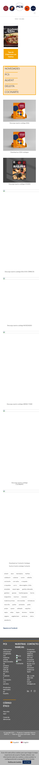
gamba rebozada (27, 589)
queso (12, 608)
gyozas (14, 593)
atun (12, 573)
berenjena (19, 573)
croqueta (24, 581)
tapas (17, 612)
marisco (16, 597)
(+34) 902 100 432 (30, 678)
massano (24, 597)
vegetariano (15, 616)
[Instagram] (35, 691)
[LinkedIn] (28, 691)
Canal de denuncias (6, 718)
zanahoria (7, 620)
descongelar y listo (25, 585)
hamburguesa (23, 593)
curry (15, 585)
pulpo (6, 608)
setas (11, 612)
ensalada (7, 589)
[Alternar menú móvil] (35, 13)
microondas (21, 601)
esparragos (16, 589)
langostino (7, 597)
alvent (6, 573)
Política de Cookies (14, 762)
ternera (24, 612)
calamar (15, 577)
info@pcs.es (31, 684)
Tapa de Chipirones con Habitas (10, 54)
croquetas (7, 585)
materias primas (9, 601)
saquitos (27, 608)
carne (22, 577)
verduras (24, 616)
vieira (32, 616)
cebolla (29, 577)
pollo (29, 604)
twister (31, 612)
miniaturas (31, 601)
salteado (19, 608)
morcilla (7, 604)
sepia (6, 612)
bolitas (27, 573)
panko (14, 604)
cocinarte (7, 581)
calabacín (7, 577)
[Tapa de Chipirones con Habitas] (11, 36)
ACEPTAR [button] (27, 762)
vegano (6, 616)
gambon (6, 593)
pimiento (22, 604)
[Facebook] (31, 691)
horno (32, 593)
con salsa (16, 581)
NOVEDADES (12, 68)
